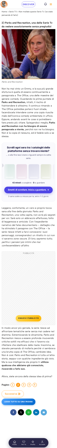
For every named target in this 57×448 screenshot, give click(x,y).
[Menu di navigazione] (51, 4)
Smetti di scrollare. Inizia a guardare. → (28, 189)
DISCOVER (28, 4)
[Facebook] (13, 412)
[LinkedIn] (36, 412)
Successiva (11, 393)
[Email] (44, 412)
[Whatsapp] (28, 412)
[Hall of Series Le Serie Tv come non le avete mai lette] (4, 4)
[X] (21, 412)
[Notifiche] (45, 4)
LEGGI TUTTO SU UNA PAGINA (18, 402)
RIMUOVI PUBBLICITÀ (28, 318)
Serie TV (13, 11)
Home (4, 11)
